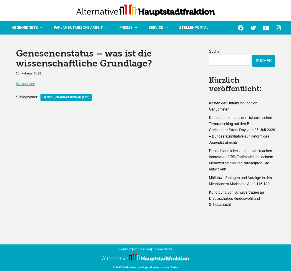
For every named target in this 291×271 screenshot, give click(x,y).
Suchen (215, 51)
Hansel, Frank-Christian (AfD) (66, 97)
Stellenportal (193, 27)
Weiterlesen (25, 84)
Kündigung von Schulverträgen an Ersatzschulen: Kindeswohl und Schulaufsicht (236, 198)
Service (156, 27)
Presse (126, 27)
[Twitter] (253, 27)
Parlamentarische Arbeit (78, 27)
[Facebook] (240, 27)
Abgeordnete (25, 27)
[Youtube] (265, 27)
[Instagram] (278, 27)
